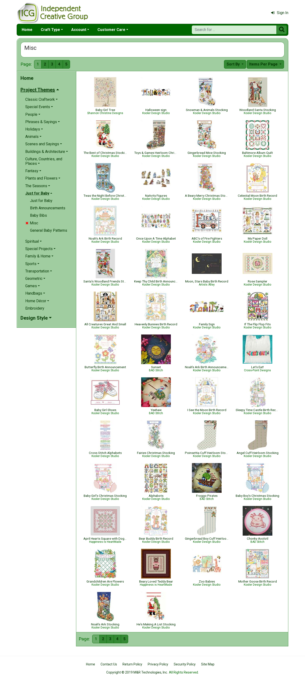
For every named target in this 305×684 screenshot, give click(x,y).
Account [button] (78, 29)
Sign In (282, 12)
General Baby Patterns (48, 230)
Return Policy (132, 664)
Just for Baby (41, 200)
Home (27, 29)
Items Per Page (264, 64)
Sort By (234, 64)
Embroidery (34, 308)
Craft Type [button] (50, 29)
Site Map (207, 664)
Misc (31, 223)
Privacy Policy (158, 664)
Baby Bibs (38, 215)
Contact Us (109, 664)
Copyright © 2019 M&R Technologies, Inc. (137, 672)
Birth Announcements (47, 208)
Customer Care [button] (111, 29)
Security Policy (185, 664)
